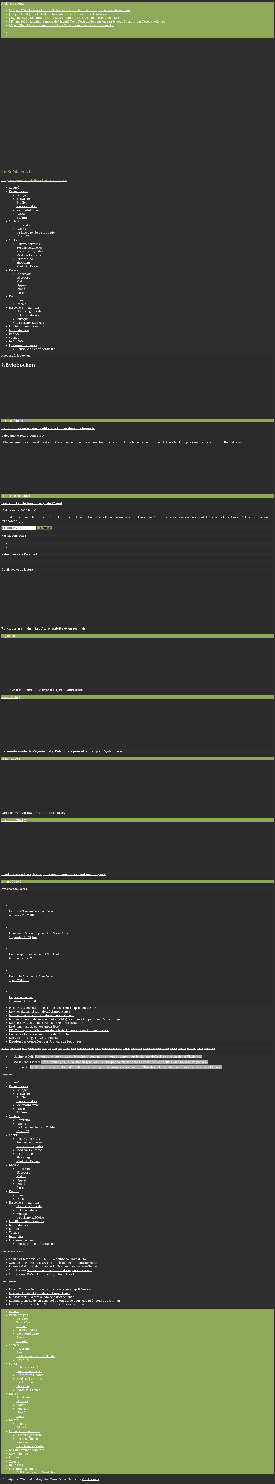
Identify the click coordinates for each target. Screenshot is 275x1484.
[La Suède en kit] (132, 163)
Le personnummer (21, 997)
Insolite (21, 300)
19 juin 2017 (9, 636)
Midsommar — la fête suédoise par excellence (41, 1015)
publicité (89, 1048)
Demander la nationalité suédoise (31, 976)
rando (98, 1048)
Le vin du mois (19, 330)
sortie (154, 1048)
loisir (54, 1048)
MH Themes (90, 1479)
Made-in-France (28, 266)
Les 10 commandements (26, 326)
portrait (81, 1048)
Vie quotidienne (27, 210)
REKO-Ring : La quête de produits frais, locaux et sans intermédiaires (59, 1030)
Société (14, 221)
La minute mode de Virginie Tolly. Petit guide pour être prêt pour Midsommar (61, 751)
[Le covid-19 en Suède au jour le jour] (16, 905)
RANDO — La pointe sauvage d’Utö (61, 1259)
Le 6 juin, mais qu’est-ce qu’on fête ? (35, 1026)
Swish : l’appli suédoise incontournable (69, 1262)
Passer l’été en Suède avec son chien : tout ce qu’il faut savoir (52, 1008)
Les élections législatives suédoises (34, 1038)
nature (66, 1048)
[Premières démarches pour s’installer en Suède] (16, 927)
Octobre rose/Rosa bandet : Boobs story (33, 813)
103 (33, 1001)
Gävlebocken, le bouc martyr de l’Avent (31, 503)
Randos (14, 334)
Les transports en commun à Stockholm (35, 954)
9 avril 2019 (9, 697)
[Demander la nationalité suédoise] (16, 970)
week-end (209, 1048)
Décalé (21, 304)
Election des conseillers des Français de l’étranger (45, 1041)
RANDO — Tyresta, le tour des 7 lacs (53, 1274)
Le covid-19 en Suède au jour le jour (32, 911)
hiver (44, 1048)
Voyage (14, 337)
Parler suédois (26, 206)
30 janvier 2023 (20, 937)
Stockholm (24, 274)
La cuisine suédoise (30, 322)
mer (60, 1048)
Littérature (24, 259)
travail (200, 1048)
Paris (20, 292)
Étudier (21, 202)
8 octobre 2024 (12, 820)
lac (49, 1048)
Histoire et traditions (24, 307)
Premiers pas (18, 191)
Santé (20, 214)
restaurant (136, 1048)
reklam (126, 1048)
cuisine (5, 1048)
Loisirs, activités (28, 244)
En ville (14, 270)
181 (32, 915)
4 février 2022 (19, 915)
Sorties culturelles (29, 247)
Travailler (23, 199)
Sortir (13, 240)
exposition (15, 1048)
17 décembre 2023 (14, 510)
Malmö (21, 281)
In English (16, 341)
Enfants (22, 217)
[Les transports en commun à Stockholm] (16, 948)
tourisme (191, 1048)
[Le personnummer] (16, 991)
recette (118, 1048)
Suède (173, 1048)
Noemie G (34, 435)
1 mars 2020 (10, 881)
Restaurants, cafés (29, 251)
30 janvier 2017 (19, 1001)
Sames (21, 229)
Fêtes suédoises (27, 315)
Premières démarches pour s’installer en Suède (39, 933)
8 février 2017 (18, 958)
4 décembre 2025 (13, 435)
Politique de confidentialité (35, 349)
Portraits (23, 225)
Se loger (22, 195)
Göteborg (23, 277)
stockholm (163, 1048)
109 (26, 980)
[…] (248, 442)
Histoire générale (29, 311)
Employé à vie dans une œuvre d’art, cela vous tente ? (43, 690)
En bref (14, 296)
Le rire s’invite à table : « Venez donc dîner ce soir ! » (46, 1023)
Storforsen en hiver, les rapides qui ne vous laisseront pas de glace (53, 874)
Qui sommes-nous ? (23, 345)
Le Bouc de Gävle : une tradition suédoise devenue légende (48, 428)
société (147, 1048)
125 (31, 958)
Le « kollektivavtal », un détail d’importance (39, 1011)
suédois (182, 1048)
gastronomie (34, 1048)
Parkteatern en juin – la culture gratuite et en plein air (43, 628)
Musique (22, 319)
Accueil (14, 187)
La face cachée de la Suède (35, 232)
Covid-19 (22, 236)
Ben (30, 510)
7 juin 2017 (16, 980)
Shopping (23, 262)
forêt (24, 1048)
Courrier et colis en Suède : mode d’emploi (39, 1034)
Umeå (20, 289)
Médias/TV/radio (29, 255)
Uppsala (22, 285)
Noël (73, 1048)
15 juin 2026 (9, 758)
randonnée (108, 1048)
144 (34, 937)
